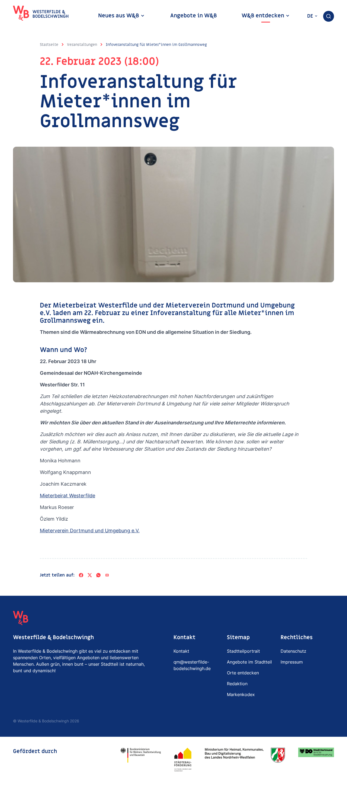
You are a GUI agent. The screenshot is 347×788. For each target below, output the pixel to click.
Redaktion (237, 683)
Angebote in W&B (193, 15)
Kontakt (181, 651)
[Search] (328, 16)
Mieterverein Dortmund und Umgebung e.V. (90, 530)
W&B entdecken (263, 15)
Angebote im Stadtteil (249, 662)
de (310, 16)
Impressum (292, 662)
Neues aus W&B (119, 15)
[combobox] (328, 16)
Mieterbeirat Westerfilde (67, 495)
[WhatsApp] (98, 575)
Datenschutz (293, 651)
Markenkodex (241, 694)
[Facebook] (81, 575)
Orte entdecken (243, 672)
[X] (90, 575)
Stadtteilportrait (243, 651)
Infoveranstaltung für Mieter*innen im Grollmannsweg (156, 44)
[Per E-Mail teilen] (107, 575)
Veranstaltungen (82, 44)
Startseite (49, 44)
